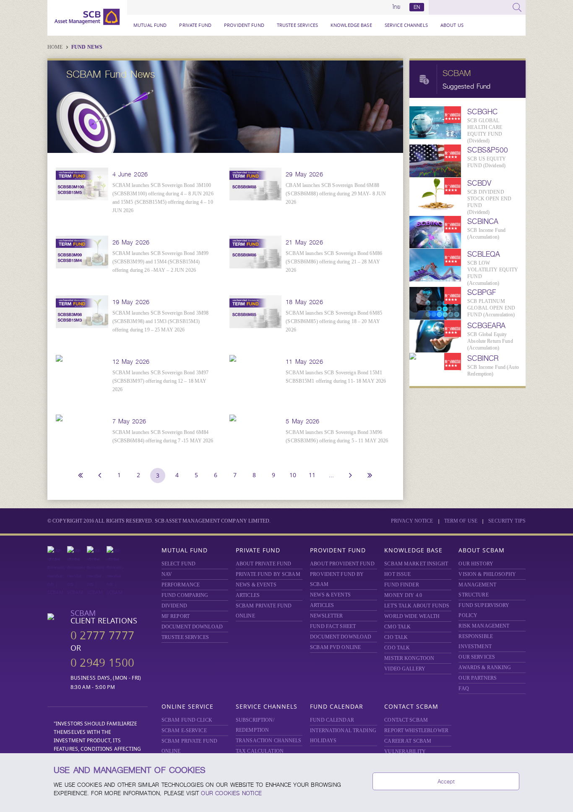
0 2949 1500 (102, 662)
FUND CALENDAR (332, 720)
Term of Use (460, 521)
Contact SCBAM (411, 706)
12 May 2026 (130, 362)
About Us (452, 25)
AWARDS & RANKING (484, 667)
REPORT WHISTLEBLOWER (416, 730)
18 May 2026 (304, 302)
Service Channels (406, 25)
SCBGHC (482, 112)
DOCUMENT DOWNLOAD (192, 627)
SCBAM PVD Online (335, 647)
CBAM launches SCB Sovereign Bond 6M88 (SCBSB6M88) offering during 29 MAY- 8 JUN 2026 (336, 193)
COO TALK (397, 648)
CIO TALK (396, 637)
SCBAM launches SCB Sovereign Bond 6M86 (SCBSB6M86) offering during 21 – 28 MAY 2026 (334, 261)
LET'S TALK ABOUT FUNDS (416, 606)
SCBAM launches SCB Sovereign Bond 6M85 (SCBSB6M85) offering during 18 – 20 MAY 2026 (334, 321)
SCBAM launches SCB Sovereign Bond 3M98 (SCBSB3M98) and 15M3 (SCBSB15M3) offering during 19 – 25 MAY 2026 (160, 321)
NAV (166, 574)
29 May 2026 (304, 174)
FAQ (463, 688)
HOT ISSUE (397, 574)
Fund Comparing (184, 595)
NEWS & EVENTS (256, 585)
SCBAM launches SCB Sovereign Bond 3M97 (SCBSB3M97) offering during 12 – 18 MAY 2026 (160, 381)
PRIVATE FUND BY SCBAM (268, 574)
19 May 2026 (130, 302)
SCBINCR (482, 358)
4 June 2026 (130, 174)
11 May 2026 (304, 362)
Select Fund (178, 564)
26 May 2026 (130, 242)
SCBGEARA (486, 325)
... (331, 475)
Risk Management (483, 626)
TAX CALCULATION (260, 751)
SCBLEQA (483, 254)
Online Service (187, 706)
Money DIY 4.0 (403, 595)
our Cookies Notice (231, 793)
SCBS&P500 (487, 150)
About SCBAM (481, 550)
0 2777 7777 (102, 635)
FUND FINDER (401, 585)
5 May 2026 (302, 421)
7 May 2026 (129, 421)
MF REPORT (175, 616)
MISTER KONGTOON (409, 658)
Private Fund (195, 25)
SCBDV (479, 183)
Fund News (86, 47)
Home (55, 47)
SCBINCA (482, 221)
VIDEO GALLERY (404, 669)
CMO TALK (397, 627)
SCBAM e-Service (184, 730)
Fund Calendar (336, 706)
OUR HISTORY (475, 564)
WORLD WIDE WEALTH (412, 616)
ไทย (396, 7)
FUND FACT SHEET (333, 626)
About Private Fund (263, 564)
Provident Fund (244, 25)
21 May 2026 (304, 242)
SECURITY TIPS (507, 521)
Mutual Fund (150, 25)
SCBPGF (481, 292)
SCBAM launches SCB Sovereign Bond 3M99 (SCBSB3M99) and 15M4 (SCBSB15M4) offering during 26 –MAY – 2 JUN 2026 (160, 261)
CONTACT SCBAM (406, 720)
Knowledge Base (351, 25)
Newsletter (326, 616)
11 (312, 475)
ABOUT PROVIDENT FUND (342, 564)
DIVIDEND (174, 606)
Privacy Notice (412, 521)
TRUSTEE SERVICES (297, 25)
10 (292, 475)
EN (417, 7)
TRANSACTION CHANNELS (269, 741)
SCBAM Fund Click (186, 720)
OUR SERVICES (476, 657)
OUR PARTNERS (477, 678)
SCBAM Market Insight (416, 564)
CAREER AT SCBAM (407, 741)
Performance (180, 585)
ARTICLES (248, 595)
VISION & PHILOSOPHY (487, 574)
